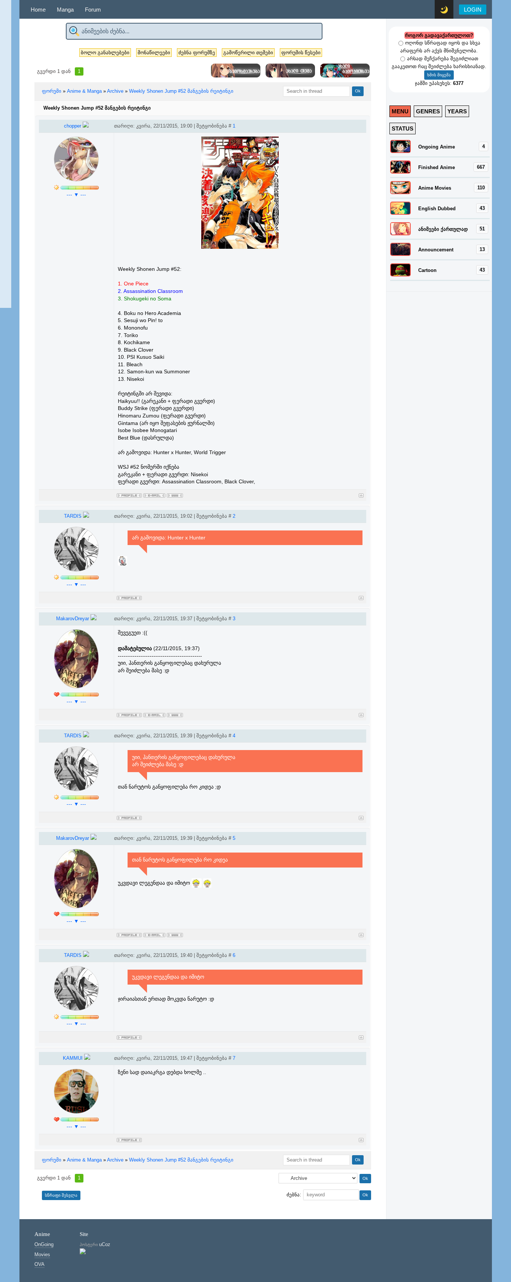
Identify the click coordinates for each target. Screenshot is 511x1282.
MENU (400, 111)
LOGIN (472, 9)
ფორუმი (51, 91)
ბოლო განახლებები (105, 52)
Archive (115, 91)
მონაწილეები (154, 52)
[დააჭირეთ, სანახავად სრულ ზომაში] (240, 247)
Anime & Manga (84, 91)
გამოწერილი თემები (248, 52)
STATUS (402, 128)
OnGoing (43, 1244)
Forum (93, 9)
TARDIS (73, 516)
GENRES (428, 111)
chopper (73, 126)
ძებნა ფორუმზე (196, 52)
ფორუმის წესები (301, 52)
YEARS (457, 111)
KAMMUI (73, 1058)
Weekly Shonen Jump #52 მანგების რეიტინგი (181, 91)
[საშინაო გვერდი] (175, 494)
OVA (39, 1264)
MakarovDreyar (73, 618)
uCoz (104, 1244)
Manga (65, 9)
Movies (42, 1254)
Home (38, 9)
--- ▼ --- (76, 195)
